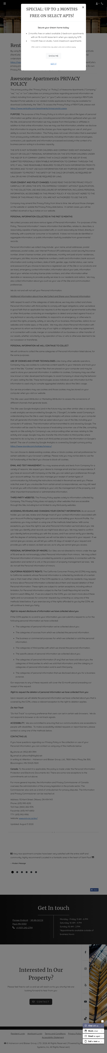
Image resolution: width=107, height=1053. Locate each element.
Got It (54, 64)
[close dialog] (83, 7)
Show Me (53, 56)
